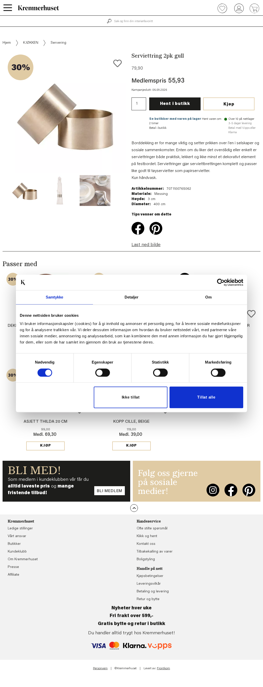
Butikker (14, 544)
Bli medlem (109, 491)
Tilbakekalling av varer (155, 552)
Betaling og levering (153, 591)
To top (134, 508)
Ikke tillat (131, 397)
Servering (58, 43)
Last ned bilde (146, 245)
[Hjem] (38, 7)
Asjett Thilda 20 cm (45, 422)
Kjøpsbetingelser (150, 576)
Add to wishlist (251, 314)
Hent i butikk (175, 104)
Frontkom (163, 668)
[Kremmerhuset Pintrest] (248, 490)
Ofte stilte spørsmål (152, 528)
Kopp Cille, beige (131, 422)
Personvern (100, 668)
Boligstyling (146, 559)
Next (135, 129)
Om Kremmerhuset (23, 559)
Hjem (7, 43)
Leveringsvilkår (149, 584)
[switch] (102, 372)
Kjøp (228, 104)
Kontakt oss (146, 544)
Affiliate (13, 575)
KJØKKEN (30, 43)
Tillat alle (206, 397)
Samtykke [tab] (54, 297)
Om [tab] (208, 297)
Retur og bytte (148, 599)
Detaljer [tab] (132, 297)
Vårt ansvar (17, 536)
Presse (13, 567)
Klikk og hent (147, 536)
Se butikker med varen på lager (175, 119)
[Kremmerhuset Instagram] (212, 490)
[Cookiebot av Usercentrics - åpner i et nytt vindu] (220, 282)
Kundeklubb (17, 552)
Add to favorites (117, 63)
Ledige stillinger (20, 528)
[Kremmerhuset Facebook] (230, 490)
